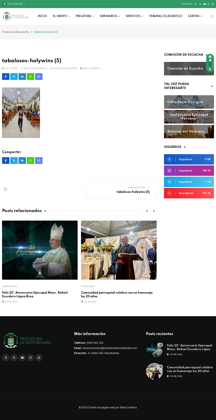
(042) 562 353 (95, 342)
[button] (147, 211)
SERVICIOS (133, 16)
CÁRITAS (193, 16)
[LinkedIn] (22, 76)
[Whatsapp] (30, 76)
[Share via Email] (39, 76)
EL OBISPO (60, 16)
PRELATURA (83, 16)
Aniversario (9, 286)
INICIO (42, 16)
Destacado (87, 286)
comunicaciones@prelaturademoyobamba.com (109, 348)
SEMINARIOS (108, 16)
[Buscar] (212, 16)
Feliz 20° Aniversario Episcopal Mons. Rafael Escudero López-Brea (189, 349)
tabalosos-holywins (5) (133, 192)
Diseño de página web (101, 407)
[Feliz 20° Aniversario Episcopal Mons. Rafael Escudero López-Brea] (154, 349)
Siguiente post (137, 187)
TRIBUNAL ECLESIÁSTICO (165, 16)
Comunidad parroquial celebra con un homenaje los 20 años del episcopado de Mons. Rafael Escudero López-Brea (86, 4)
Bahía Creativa (128, 407)
